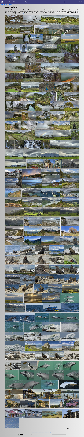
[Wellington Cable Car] (35, 164)
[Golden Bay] (14, 211)
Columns (73, 428)
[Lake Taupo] (57, 106)
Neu (33, 432)
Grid (77, 428)
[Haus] (12, 403)
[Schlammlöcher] (42, 58)
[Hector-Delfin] (56, 317)
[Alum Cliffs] (33, 77)
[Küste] (12, 279)
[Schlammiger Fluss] (12, 135)
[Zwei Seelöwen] (42, 259)
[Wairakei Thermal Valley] (62, 87)
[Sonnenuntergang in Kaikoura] (70, 288)
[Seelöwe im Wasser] (27, 279)
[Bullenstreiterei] (71, 279)
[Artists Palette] (15, 68)
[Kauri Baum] (75, 48)
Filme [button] (10, 2)
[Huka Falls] (31, 106)
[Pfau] (47, 87)
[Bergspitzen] (33, 231)
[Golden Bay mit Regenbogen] (33, 221)
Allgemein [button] (27, 2)
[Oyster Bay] (52, 183)
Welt (7, 4)
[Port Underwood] (32, 183)
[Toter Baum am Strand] (32, 20)
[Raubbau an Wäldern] (13, 192)
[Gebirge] (32, 240)
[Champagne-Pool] (70, 77)
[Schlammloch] (27, 58)
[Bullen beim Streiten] (12, 288)
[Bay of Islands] (42, 29)
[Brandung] (51, 327)
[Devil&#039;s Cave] (13, 87)
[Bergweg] (51, 231)
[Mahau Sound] (52, 202)
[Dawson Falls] (75, 135)
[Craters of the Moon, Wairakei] (57, 116)
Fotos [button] (5, 2)
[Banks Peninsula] (52, 413)
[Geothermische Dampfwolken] (30, 87)
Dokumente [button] (16, 2)
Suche (42, 432)
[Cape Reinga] (70, 39)
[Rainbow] (31, 173)
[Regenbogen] (50, 240)
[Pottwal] (34, 307)
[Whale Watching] (52, 307)
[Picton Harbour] (50, 192)
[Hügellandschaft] (49, 48)
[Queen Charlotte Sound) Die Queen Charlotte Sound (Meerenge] (69, 173)
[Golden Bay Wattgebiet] (51, 221)
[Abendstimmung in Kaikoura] (55, 288)
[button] (82, 2)
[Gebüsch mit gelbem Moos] (33, 68)
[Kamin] (69, 240)
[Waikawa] (50, 173)
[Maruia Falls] (70, 221)
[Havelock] (32, 202)
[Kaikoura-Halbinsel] (33, 346)
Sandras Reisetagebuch (25, 14)
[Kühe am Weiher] (51, 20)
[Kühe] (70, 413)
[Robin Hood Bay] (70, 183)
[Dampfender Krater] (56, 58)
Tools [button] (22, 2)
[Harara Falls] (52, 39)
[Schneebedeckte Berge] (56, 250)
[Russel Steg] (56, 29)
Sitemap (36, 432)
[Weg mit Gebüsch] (71, 58)
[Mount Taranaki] (44, 135)
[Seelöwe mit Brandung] (12, 269)
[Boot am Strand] (33, 39)
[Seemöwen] (56, 279)
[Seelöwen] (12, 355)
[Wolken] (32, 154)
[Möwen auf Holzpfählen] (70, 394)
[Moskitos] (12, 423)
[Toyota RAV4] (12, 58)
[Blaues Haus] (27, 403)
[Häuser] (42, 403)
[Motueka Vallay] (70, 202)
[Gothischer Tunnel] (74, 125)
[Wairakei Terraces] (29, 125)
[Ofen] (52, 394)
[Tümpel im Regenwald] (27, 29)
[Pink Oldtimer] (71, 403)
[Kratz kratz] (26, 288)
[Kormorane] (71, 355)
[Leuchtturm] (57, 403)
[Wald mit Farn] (14, 77)
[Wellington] (48, 164)
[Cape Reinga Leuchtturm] (12, 48)
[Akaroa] (33, 394)
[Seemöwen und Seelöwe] (42, 279)
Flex (69, 428)
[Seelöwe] (12, 250)
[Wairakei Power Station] (71, 96)
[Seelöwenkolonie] (56, 259)
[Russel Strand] (14, 39)
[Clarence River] (14, 240)
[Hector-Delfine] (69, 298)
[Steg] (14, 394)
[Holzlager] (13, 202)
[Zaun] (14, 298)
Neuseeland (11, 4)
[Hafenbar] (57, 164)
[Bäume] (70, 231)
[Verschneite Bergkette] (15, 307)
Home (2, 4)
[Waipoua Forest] (64, 48)
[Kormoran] (29, 365)
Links (40, 432)
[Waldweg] (52, 77)
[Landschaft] (62, 125)
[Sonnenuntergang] (33, 298)
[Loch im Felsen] (69, 384)
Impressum (47, 432)
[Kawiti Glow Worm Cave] (70, 20)
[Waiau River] (14, 231)
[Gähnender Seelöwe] (12, 259)
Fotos (5, 4)
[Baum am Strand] (14, 20)
